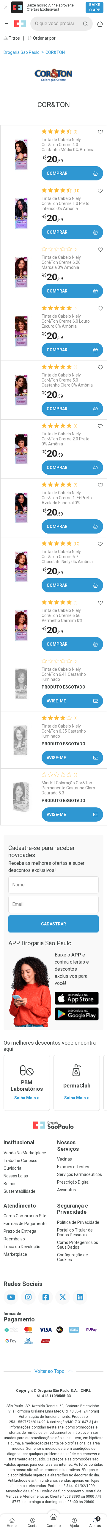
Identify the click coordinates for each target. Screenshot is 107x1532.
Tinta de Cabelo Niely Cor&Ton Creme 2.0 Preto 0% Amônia (65, 439)
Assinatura (67, 1189)
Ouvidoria (12, 1168)
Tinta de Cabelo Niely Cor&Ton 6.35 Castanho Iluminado (64, 731)
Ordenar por (44, 38)
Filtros (14, 38)
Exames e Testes (73, 1166)
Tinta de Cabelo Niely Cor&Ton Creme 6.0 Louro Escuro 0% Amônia (66, 321)
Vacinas (64, 1159)
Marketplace (15, 1254)
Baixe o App (94, 7)
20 (52, 159)
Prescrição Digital (73, 1182)
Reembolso (14, 1239)
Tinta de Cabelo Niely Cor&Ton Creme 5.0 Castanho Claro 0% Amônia (67, 380)
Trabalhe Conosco (20, 1160)
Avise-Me (56, 701)
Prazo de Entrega (20, 1231)
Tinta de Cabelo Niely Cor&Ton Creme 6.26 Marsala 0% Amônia (61, 262)
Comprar (57, 173)
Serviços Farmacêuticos (79, 1174)
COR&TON (55, 52)
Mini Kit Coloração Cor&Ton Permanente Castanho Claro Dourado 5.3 (68, 787)
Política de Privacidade (78, 1222)
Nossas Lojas (16, 1176)
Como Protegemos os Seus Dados (77, 1245)
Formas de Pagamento (25, 1223)
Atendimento (20, 1206)
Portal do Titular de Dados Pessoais (75, 1232)
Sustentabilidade (19, 1191)
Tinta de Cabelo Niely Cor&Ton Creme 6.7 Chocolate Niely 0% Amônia (67, 556)
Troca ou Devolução (22, 1246)
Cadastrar (53, 924)
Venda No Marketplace (25, 1152)
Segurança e (72, 1209)
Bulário (10, 1183)
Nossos (68, 1145)
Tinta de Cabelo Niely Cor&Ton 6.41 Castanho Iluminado (64, 674)
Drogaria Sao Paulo (22, 52)
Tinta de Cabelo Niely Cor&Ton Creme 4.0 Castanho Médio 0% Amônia (68, 144)
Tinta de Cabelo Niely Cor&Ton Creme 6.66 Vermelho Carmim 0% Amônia (62, 615)
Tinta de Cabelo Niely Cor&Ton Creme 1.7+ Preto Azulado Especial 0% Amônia (67, 497)
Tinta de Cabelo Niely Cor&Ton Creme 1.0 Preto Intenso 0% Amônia (65, 203)
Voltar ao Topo (50, 1371)
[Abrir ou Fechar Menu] (7, 24)
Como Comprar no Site (25, 1215)
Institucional (19, 1142)
